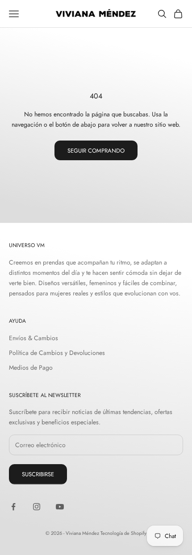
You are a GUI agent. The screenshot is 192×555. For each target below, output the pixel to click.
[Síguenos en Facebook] (13, 506)
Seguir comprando (96, 150)
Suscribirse (38, 474)
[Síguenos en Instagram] (36, 506)
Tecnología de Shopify (123, 533)
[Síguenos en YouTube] (59, 506)
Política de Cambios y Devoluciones (57, 352)
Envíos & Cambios (33, 337)
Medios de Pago (31, 367)
